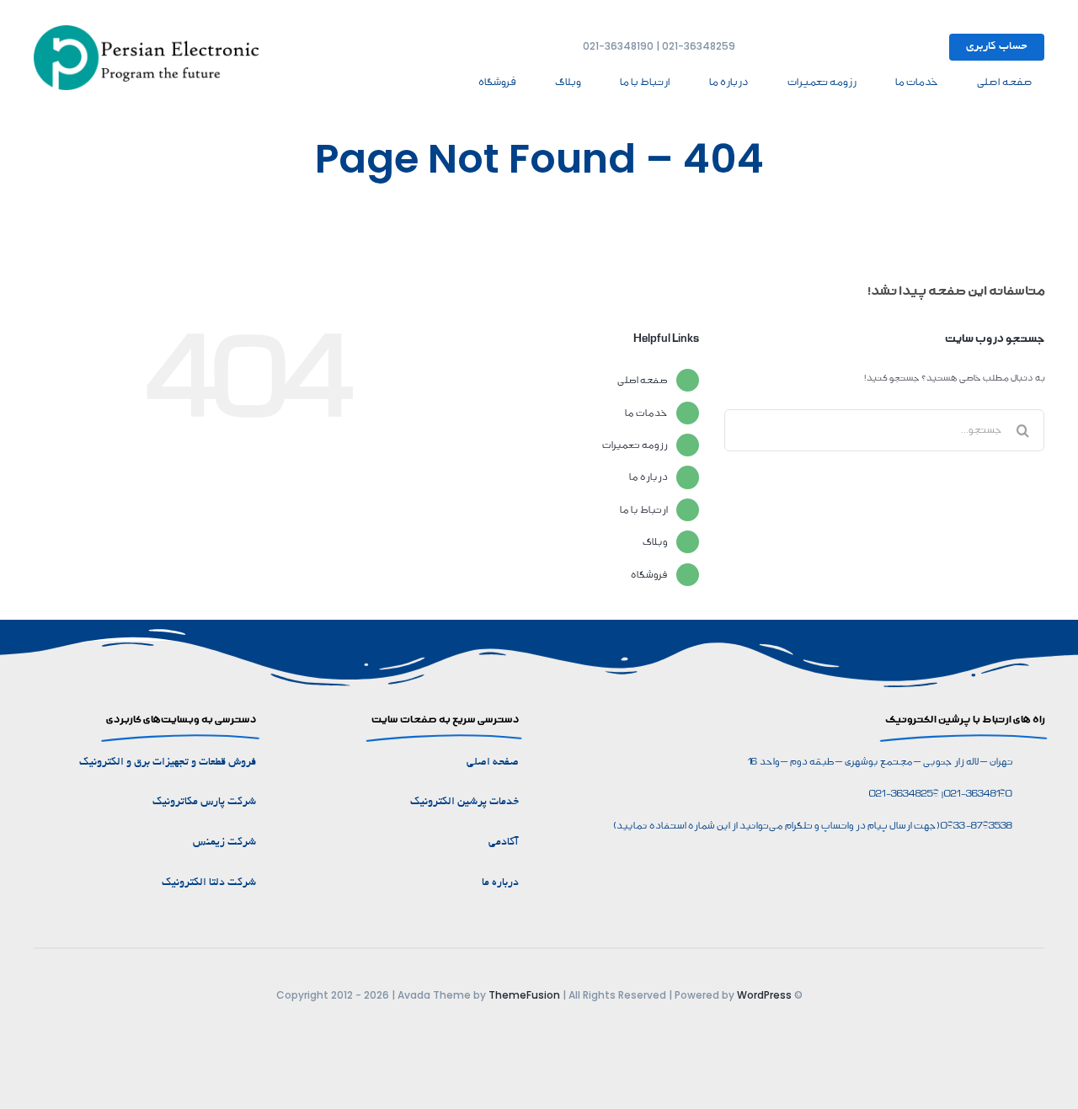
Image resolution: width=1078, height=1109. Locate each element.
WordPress (764, 995)
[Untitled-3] (152, 31)
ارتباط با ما (643, 510)
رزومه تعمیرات (634, 445)
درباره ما (647, 477)
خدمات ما (645, 413)
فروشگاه (648, 575)
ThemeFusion (524, 995)
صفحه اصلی (641, 380)
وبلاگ (654, 542)
